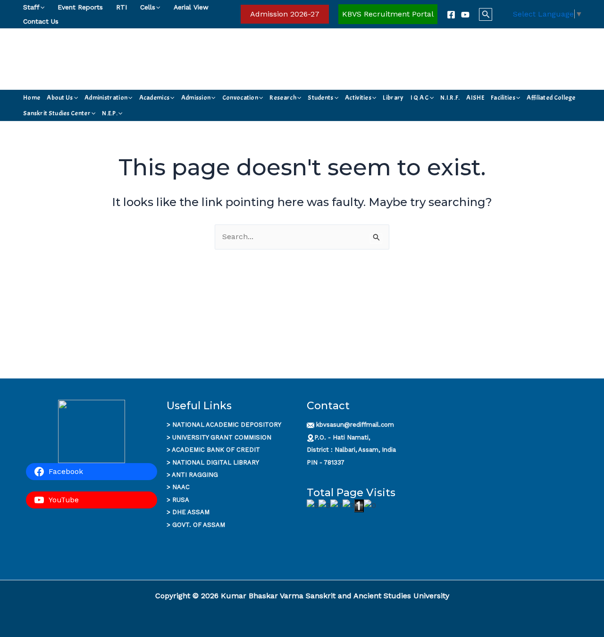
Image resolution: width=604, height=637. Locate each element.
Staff (31, 7)
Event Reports (80, 7)
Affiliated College (551, 98)
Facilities (503, 98)
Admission (196, 98)
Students (320, 98)
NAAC (181, 487)
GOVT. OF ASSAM (198, 524)
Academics (154, 98)
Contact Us (41, 21)
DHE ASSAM (191, 512)
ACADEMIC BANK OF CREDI (214, 449)
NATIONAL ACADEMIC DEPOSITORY (226, 424)
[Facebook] (451, 14)
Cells (147, 7)
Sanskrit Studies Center (57, 113)
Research (282, 98)
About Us (60, 98)
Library (393, 98)
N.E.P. (109, 113)
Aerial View (191, 7)
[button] (42, 7)
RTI (121, 7)
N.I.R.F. (450, 98)
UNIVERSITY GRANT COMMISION (221, 437)
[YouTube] (465, 14)
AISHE (475, 98)
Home (31, 98)
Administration (105, 98)
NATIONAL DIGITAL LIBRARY (215, 462)
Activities (358, 98)
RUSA (180, 499)
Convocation (240, 98)
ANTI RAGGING (195, 474)
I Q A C (420, 98)
